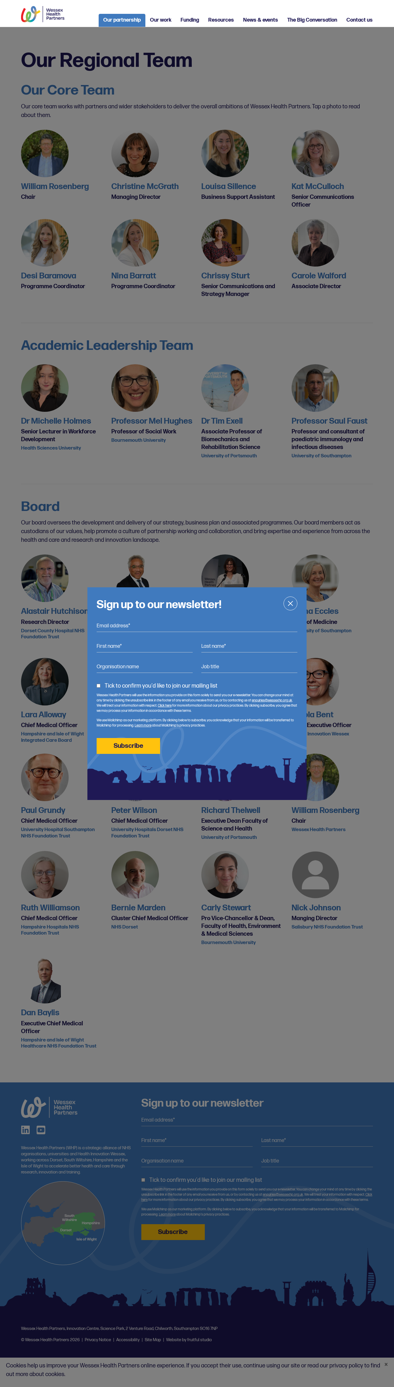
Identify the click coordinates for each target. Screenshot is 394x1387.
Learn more (143, 725)
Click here (165, 705)
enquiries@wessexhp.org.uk (272, 700)
